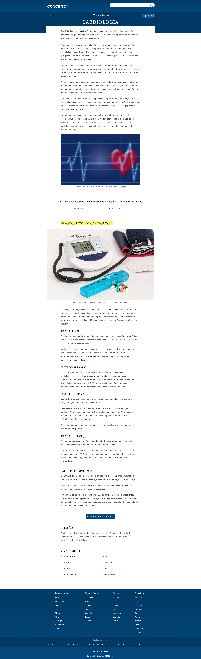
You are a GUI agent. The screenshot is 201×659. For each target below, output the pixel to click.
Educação (88, 605)
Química (58, 629)
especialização (82, 31)
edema (91, 356)
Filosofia (87, 609)
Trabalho (138, 632)
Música (115, 621)
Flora (57, 617)
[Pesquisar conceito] (151, 5)
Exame (66, 569)
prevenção (119, 56)
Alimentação (139, 597)
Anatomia (58, 597)
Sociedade (139, 593)
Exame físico (69, 575)
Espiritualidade (140, 609)
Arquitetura (117, 597)
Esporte (137, 613)
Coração (67, 563)
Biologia (58, 605)
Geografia (88, 613)
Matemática (59, 625)
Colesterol (107, 569)
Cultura (116, 593)
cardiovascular (114, 309)
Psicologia (138, 621)
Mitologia (116, 617)
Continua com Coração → (100, 516)
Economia (138, 605)
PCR (104, 556)
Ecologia (138, 601)
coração (106, 65)
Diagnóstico (108, 563)
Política (137, 617)
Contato (95, 651)
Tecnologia (139, 629)
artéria (77, 479)
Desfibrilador (108, 575)
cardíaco (89, 56)
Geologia (58, 621)
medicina (79, 313)
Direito (86, 601)
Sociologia (88, 621)
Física (57, 613)
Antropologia (89, 597)
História (87, 617)
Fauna (57, 609)
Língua (115, 609)
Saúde (52, 16)
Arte (114, 601)
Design (115, 605)
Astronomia (59, 601)
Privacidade (104, 651)
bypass (116, 106)
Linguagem (117, 613)
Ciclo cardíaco (70, 556)
